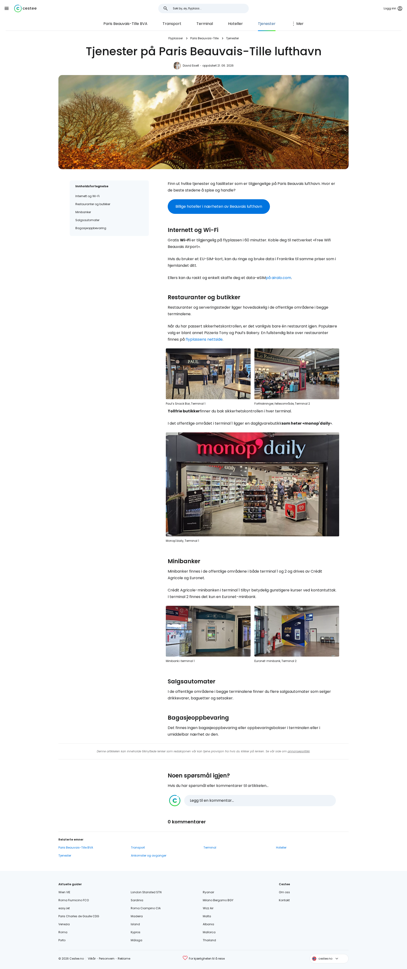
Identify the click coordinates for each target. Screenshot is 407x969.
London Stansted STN (146, 892)
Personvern (106, 959)
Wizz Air (208, 908)
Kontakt (284, 900)
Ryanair (208, 892)
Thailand (209, 940)
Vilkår (92, 959)
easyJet (64, 908)
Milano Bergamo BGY (218, 900)
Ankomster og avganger (148, 855)
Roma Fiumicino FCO (73, 900)
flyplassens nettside (204, 339)
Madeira (137, 916)
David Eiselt (191, 66)
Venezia (64, 924)
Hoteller (235, 23)
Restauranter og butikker (92, 204)
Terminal (204, 23)
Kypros (135, 932)
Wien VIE (64, 892)
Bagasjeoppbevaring (90, 228)
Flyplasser (175, 38)
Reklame (124, 959)
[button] (6, 8)
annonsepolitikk (299, 751)
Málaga (136, 940)
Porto (61, 940)
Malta (207, 916)
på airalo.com (278, 277)
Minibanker (83, 212)
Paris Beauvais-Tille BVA (125, 23)
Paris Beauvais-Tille (204, 38)
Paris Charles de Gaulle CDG (78, 916)
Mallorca (209, 932)
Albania (208, 924)
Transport (172, 23)
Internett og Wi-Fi (87, 196)
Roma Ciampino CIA (146, 908)
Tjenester (267, 23)
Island (135, 924)
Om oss (284, 892)
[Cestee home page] (25, 8)
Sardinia (137, 900)
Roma (62, 932)
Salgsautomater (87, 220)
